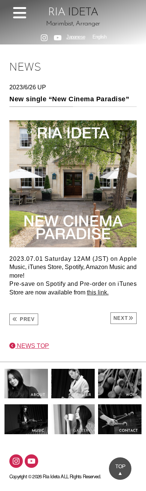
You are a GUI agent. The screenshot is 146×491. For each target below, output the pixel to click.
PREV (26, 319)
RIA (73, 17)
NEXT (120, 318)
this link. (98, 292)
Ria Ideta (51, 476)
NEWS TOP (32, 346)
